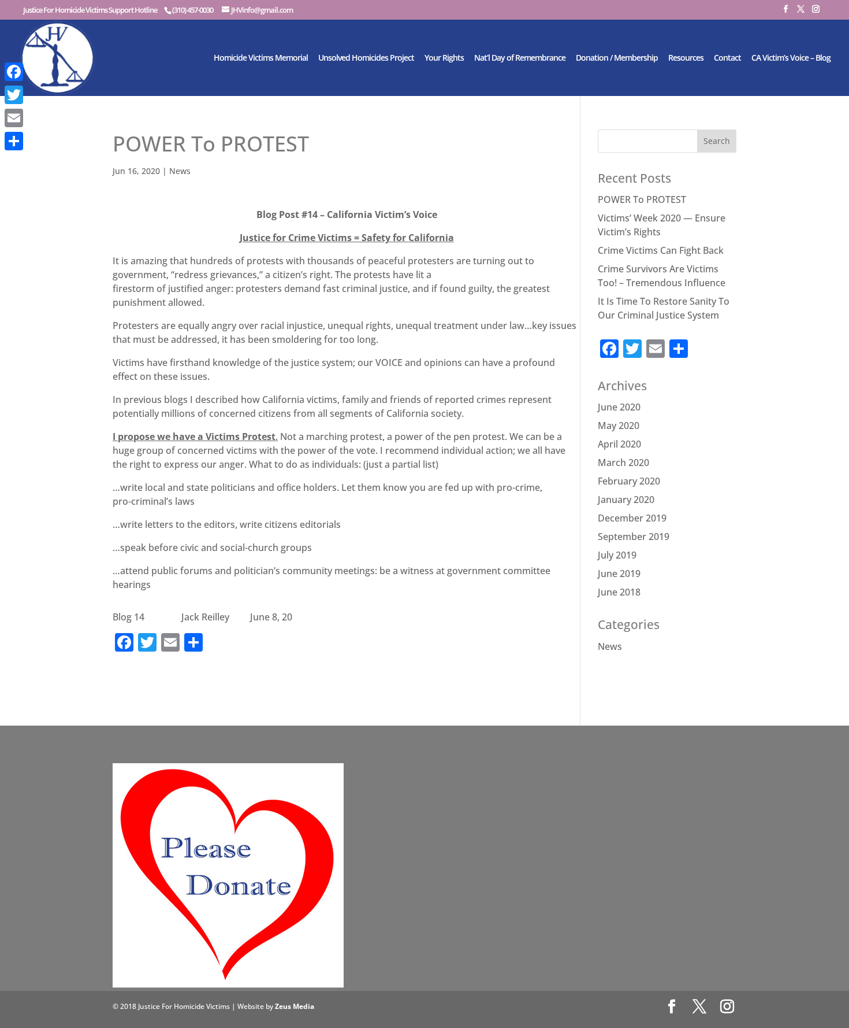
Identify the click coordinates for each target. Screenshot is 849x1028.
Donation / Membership (617, 58)
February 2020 (629, 481)
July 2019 (617, 555)
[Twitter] (13, 94)
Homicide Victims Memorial (261, 58)
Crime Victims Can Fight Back (661, 250)
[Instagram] (815, 12)
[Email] (13, 118)
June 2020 (619, 407)
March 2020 (623, 462)
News (180, 170)
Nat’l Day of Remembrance (519, 58)
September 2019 (633, 536)
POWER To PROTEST (642, 199)
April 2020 (619, 444)
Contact (727, 58)
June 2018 (619, 592)
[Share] (13, 141)
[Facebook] (13, 71)
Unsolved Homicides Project (366, 58)
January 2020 (626, 499)
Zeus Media (294, 1006)
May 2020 (618, 425)
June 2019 (619, 573)
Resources (685, 58)
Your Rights (444, 58)
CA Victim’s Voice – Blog (791, 58)
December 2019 (632, 518)
